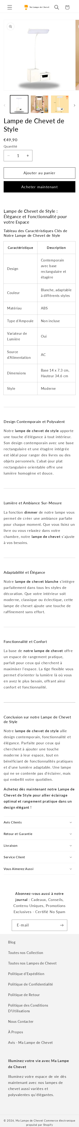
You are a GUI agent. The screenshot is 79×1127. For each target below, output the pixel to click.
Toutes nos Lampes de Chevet (32, 963)
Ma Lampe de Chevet (29, 1120)
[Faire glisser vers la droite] (74, 105)
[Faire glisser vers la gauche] (4, 105)
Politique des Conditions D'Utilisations (28, 1008)
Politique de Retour (24, 995)
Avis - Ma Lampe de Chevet (30, 1042)
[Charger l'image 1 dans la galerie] (19, 104)
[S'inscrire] (61, 925)
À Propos (15, 1032)
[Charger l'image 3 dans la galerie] (60, 104)
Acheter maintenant (39, 187)
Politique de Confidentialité (30, 984)
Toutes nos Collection (25, 953)
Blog (12, 942)
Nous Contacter (21, 1021)
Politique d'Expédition (26, 974)
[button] (9, 7)
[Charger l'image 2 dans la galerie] (40, 104)
